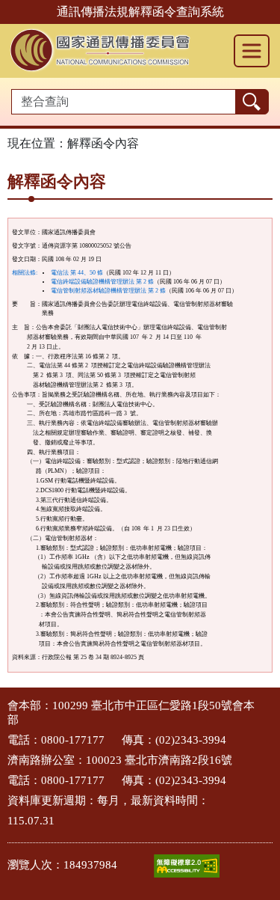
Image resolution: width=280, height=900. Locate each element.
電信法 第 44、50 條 (77, 272)
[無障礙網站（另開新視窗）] (187, 866)
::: (4, 704)
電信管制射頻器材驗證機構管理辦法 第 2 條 (108, 290)
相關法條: (24, 272)
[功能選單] (252, 50)
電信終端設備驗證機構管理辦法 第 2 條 (102, 281)
